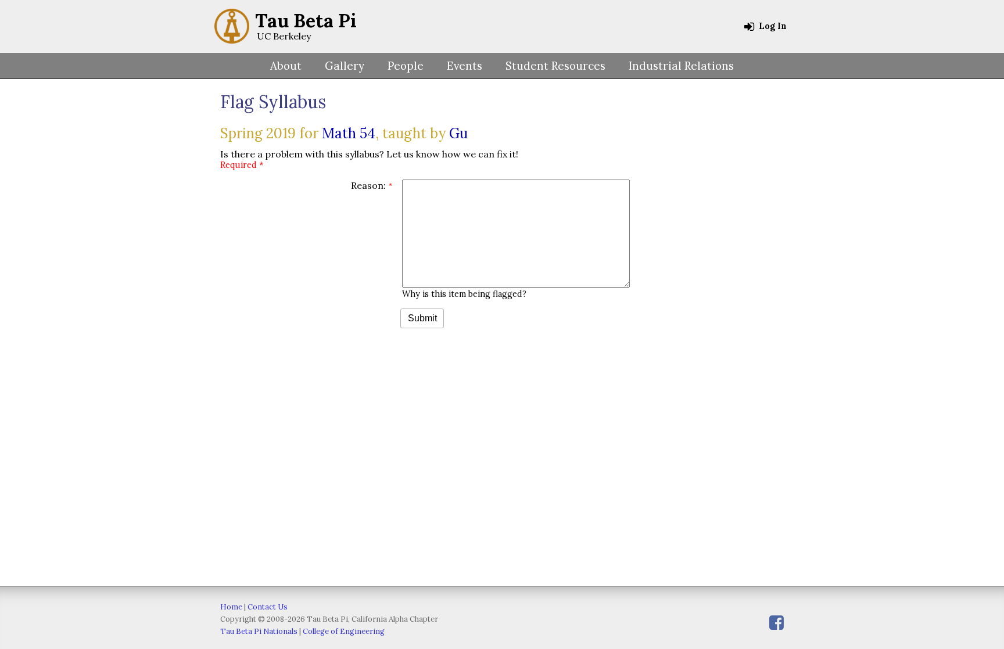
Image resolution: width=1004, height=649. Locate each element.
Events (464, 66)
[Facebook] (776, 622)
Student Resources (555, 66)
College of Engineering (344, 631)
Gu (458, 133)
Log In (771, 26)
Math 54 (348, 133)
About (286, 66)
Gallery (344, 66)
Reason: (368, 185)
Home (231, 607)
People (406, 66)
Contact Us (268, 607)
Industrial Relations (681, 66)
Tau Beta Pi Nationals (258, 631)
